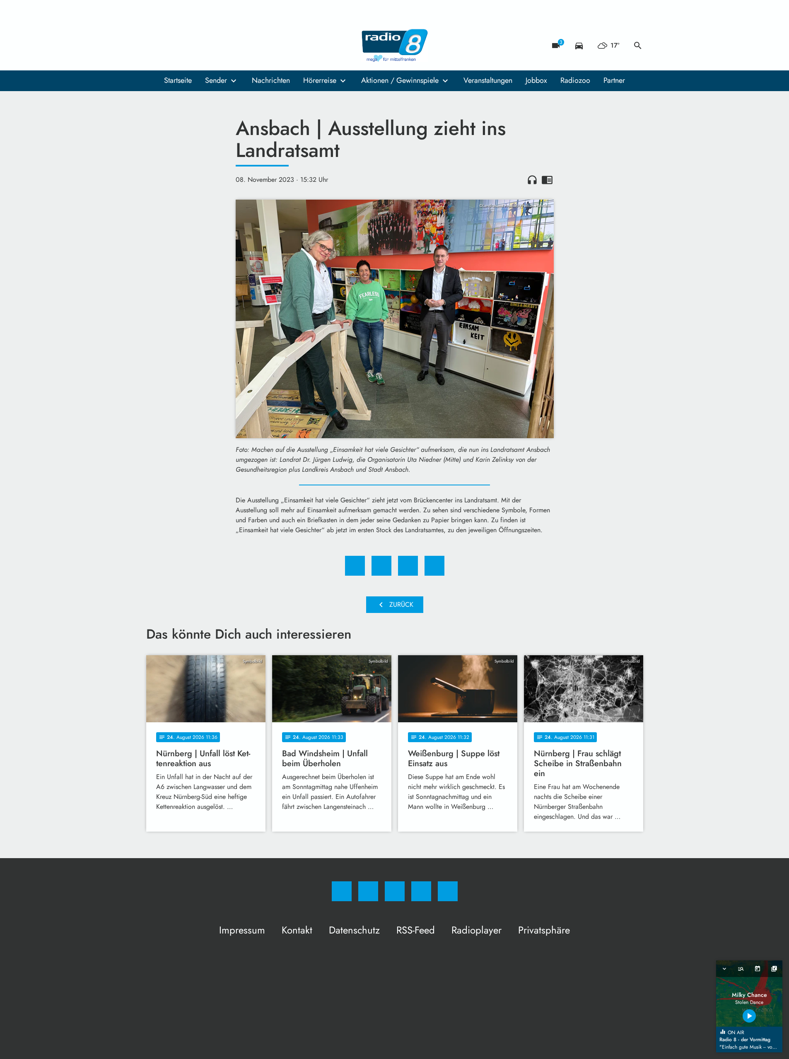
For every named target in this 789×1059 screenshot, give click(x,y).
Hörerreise (319, 80)
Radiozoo (575, 80)
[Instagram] (171, 45)
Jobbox (536, 80)
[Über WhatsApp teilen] (408, 566)
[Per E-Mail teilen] (434, 566)
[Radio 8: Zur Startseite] (394, 45)
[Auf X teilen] (381, 566)
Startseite (178, 80)
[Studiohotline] (204, 45)
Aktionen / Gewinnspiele (400, 80)
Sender (216, 80)
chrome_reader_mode (547, 180)
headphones (532, 180)
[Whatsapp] (187, 45)
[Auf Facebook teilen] (355, 566)
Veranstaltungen (487, 80)
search (638, 46)
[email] (220, 45)
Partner (614, 80)
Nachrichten (271, 80)
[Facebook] (154, 45)
